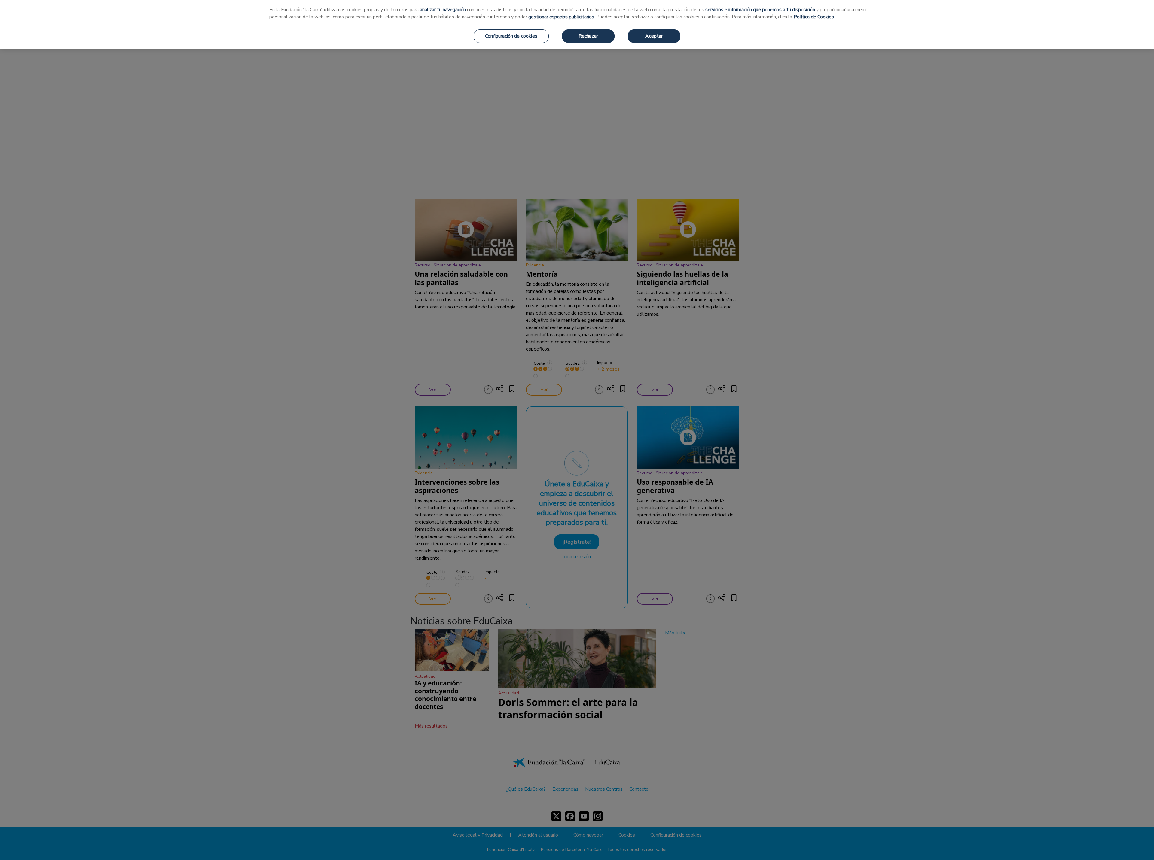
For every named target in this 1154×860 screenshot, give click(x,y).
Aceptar (654, 36)
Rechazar (588, 36)
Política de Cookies (814, 17)
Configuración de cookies (511, 36)
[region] (577, 24)
